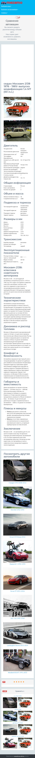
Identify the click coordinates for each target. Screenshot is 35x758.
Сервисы (4, 13)
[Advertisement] (17, 64)
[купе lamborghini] (17, 633)
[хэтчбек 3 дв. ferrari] (17, 524)
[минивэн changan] (17, 470)
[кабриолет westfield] (17, 660)
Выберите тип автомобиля (9, 9)
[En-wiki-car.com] (17, 3)
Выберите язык (5, 6)
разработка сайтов (19, 756)
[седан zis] (17, 606)
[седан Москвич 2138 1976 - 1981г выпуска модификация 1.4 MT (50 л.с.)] (17, 107)
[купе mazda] (17, 552)
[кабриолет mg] (17, 497)
